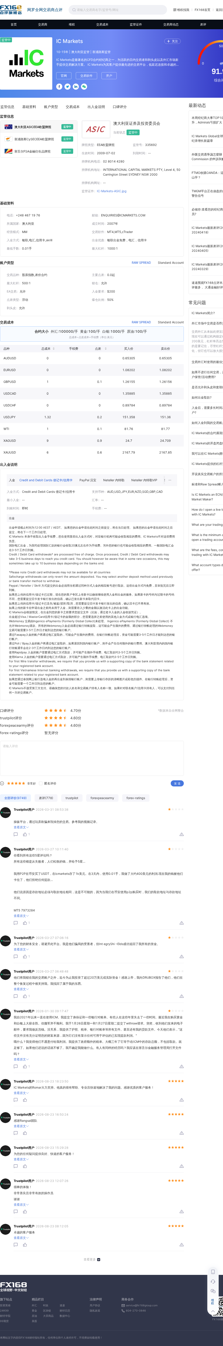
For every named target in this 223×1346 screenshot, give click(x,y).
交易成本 (102, 24)
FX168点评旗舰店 (11, 10)
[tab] (38, 126)
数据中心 (65, 1315)
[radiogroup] (16, 783)
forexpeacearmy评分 (17, 725)
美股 (34, 1321)
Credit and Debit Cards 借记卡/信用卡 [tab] (46, 480)
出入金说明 (96, 106)
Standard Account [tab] (171, 262)
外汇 (34, 1305)
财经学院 (5, 1315)
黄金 (34, 1310)
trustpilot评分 (11, 718)
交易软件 (86, 75)
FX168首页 (202, 10)
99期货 (4, 1321)
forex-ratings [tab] (136, 798)
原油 (34, 1315)
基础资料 (29, 106)
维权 (72, 24)
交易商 (42, 24)
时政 (48, 1305)
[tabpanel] (130, 158)
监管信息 (7, 106)
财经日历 (65, 1310)
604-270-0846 (136, 1310)
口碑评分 (120, 106)
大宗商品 (48, 1315)
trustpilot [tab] (72, 798)
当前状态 (119, 132)
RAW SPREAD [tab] (141, 262)
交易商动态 (171, 24)
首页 (14, 24)
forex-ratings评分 (14, 733)
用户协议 (95, 1305)
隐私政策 (95, 1310)
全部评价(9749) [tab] (15, 798)
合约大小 (42, 331)
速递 (65, 1305)
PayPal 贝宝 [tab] (87, 480)
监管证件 (136, 24)
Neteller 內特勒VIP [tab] (144, 480)
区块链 (48, 1310)
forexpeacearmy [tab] (102, 798)
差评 (203, 24)
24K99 (4, 1310)
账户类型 (51, 106)
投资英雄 (5, 1305)
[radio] (46, 710)
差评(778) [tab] (46, 798)
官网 (64, 75)
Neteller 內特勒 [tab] (113, 480)
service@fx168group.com (141, 1305)
